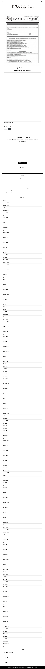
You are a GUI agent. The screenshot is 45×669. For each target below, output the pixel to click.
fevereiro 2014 (6, 465)
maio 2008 (5, 636)
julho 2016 (5, 393)
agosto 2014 (5, 450)
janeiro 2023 (5, 200)
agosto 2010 (5, 569)
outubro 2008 (6, 623)
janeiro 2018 (5, 348)
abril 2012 (5, 519)
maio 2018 (5, 338)
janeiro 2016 (5, 408)
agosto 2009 (5, 599)
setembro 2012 (6, 507)
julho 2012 (5, 512)
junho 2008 (5, 633)
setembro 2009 (6, 596)
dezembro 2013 (6, 470)
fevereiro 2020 (6, 286)
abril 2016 (5, 400)
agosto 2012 (5, 509)
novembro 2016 (6, 383)
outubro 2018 (6, 326)
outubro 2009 (6, 594)
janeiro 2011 (5, 556)
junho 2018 (5, 336)
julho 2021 (5, 244)
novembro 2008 (6, 621)
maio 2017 (5, 368)
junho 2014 (5, 455)
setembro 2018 (6, 329)
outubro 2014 (6, 445)
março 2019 (5, 314)
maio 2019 (5, 309)
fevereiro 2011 (6, 554)
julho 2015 (5, 423)
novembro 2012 (6, 502)
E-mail (32, 157)
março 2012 (5, 522)
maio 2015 (5, 428)
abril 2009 (5, 608)
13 (27, 185)
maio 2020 (5, 279)
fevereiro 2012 (6, 524)
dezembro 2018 (6, 321)
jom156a (5, 129)
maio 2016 (5, 398)
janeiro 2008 (5, 646)
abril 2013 (5, 490)
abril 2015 (5, 430)
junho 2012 (5, 514)
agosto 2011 (5, 539)
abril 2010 (5, 579)
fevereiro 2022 (6, 227)
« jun (4, 193)
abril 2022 (5, 222)
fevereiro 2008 (6, 643)
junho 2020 (5, 277)
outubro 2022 (6, 207)
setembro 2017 (6, 358)
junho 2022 (5, 217)
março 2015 (5, 433)
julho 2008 (5, 631)
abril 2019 (5, 311)
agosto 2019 (5, 301)
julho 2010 (5, 571)
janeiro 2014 (5, 467)
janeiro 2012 (5, 527)
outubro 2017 (6, 356)
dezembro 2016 (6, 381)
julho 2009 (5, 601)
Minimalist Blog (27, 667)
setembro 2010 (6, 566)
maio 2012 (5, 517)
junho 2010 (5, 574)
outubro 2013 (6, 475)
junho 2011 (5, 544)
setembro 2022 (6, 210)
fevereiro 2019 (6, 316)
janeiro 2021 (5, 259)
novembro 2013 (6, 472)
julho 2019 (5, 304)
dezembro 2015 (6, 410)
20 (27, 188)
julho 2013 (5, 482)
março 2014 (5, 462)
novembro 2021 (6, 234)
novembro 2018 (6, 324)
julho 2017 (5, 363)
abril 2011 (5, 549)
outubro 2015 (6, 415)
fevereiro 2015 (6, 435)
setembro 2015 (6, 418)
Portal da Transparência (8, 652)
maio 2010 (5, 576)
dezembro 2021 (6, 232)
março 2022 (5, 225)
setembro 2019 (6, 299)
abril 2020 (5, 282)
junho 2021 (5, 247)
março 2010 (5, 581)
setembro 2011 (6, 537)
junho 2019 (5, 306)
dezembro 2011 (6, 529)
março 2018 (5, 343)
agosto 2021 (5, 242)
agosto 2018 (5, 331)
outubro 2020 (6, 267)
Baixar (9, 129)
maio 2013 (5, 487)
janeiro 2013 (5, 497)
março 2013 (5, 492)
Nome (13, 157)
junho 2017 (5, 366)
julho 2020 (5, 274)
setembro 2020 (6, 269)
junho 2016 (5, 395)
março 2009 (5, 611)
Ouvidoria (6, 662)
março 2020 (5, 284)
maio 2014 (5, 457)
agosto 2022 (5, 212)
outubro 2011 (6, 534)
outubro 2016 (6, 386)
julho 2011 (5, 542)
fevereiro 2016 (6, 405)
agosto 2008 (5, 628)
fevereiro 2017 (6, 376)
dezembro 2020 (6, 262)
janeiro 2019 (5, 319)
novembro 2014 (6, 443)
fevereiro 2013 (6, 495)
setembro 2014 (6, 447)
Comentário (22, 141)
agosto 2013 (5, 480)
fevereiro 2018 (6, 346)
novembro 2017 (6, 353)
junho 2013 (5, 485)
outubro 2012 (6, 504)
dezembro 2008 (6, 618)
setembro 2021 (6, 239)
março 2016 (5, 403)
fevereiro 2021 (6, 257)
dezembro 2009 (6, 589)
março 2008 (5, 641)
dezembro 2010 (6, 559)
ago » (7, 193)
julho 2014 (5, 452)
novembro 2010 (6, 561)
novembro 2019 (6, 294)
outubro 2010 (6, 564)
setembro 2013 (6, 477)
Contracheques (7, 659)
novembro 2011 (6, 532)
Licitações (6, 657)
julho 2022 (5, 215)
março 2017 (5, 373)
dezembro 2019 (6, 291)
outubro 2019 (6, 296)
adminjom (29, 70)
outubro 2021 (6, 237)
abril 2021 (5, 252)
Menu (42, 1)
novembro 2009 (6, 591)
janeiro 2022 (5, 230)
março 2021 (5, 254)
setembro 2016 (6, 388)
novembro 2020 (6, 264)
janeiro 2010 (5, 586)
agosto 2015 (5, 420)
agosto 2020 (5, 272)
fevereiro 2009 (6, 613)
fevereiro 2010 (6, 584)
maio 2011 (5, 547)
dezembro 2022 (6, 202)
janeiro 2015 (5, 438)
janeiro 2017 (5, 378)
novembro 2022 (6, 205)
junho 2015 (5, 425)
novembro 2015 (6, 413)
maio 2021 (5, 249)
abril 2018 (5, 341)
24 (11, 190)
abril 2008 (5, 638)
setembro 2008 (6, 626)
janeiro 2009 (5, 616)
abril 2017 (5, 371)
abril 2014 (5, 460)
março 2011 (5, 551)
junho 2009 (5, 603)
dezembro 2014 (6, 440)
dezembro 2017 (6, 351)
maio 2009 (5, 606)
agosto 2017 (5, 361)
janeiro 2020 (5, 289)
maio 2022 (5, 220)
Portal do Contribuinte (8, 654)
